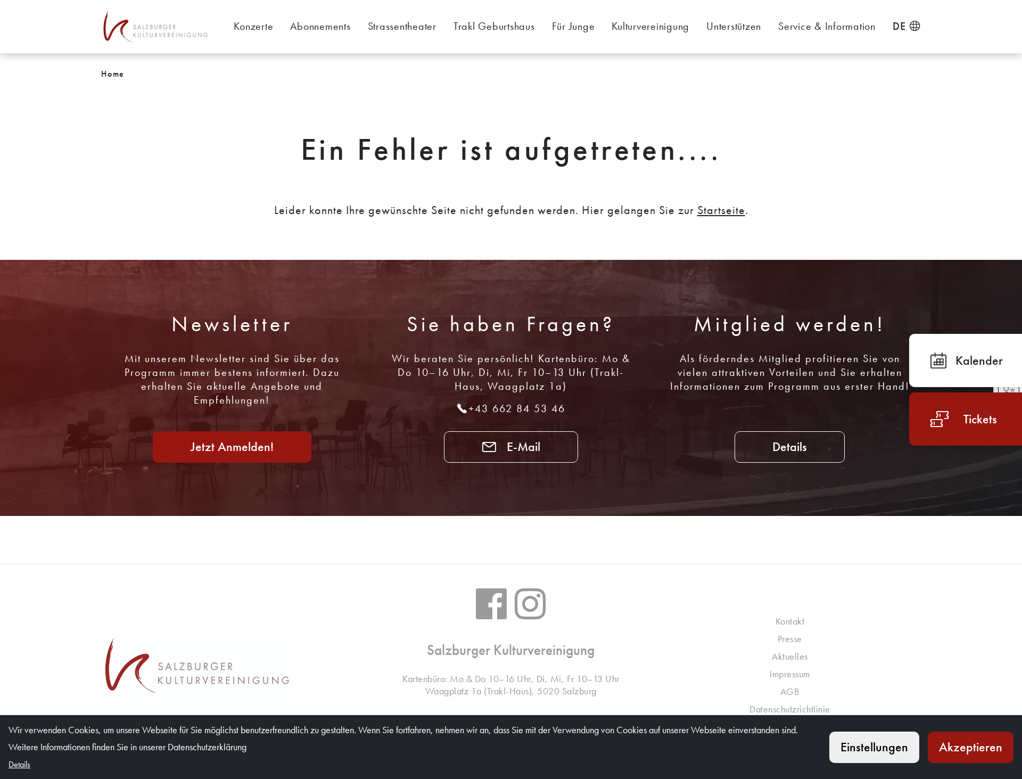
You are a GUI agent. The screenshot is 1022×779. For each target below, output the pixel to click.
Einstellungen (874, 747)
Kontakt (790, 621)
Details (789, 446)
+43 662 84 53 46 (516, 408)
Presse (790, 639)
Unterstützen (733, 26)
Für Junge (573, 26)
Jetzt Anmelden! (232, 446)
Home (113, 73)
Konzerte (253, 26)
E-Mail (522, 446)
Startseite (721, 210)
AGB (790, 691)
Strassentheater (402, 26)
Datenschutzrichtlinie (789, 709)
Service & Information (827, 26)
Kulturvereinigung (650, 26)
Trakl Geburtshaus (494, 26)
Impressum (790, 674)
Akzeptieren (970, 747)
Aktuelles (790, 656)
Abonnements (320, 26)
